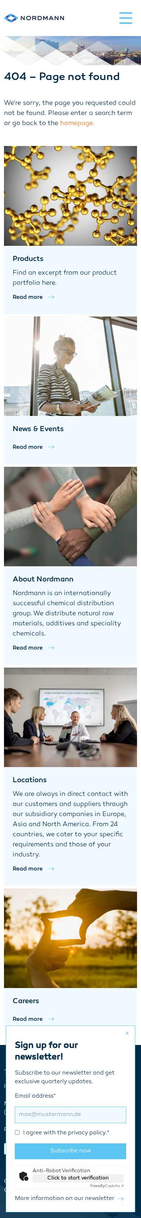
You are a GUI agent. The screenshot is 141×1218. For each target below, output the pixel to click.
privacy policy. (87, 1133)
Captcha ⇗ (107, 1186)
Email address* (62, 1114)
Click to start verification (78, 1178)
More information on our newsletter (64, 1199)
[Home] (34, 18)
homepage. (77, 123)
